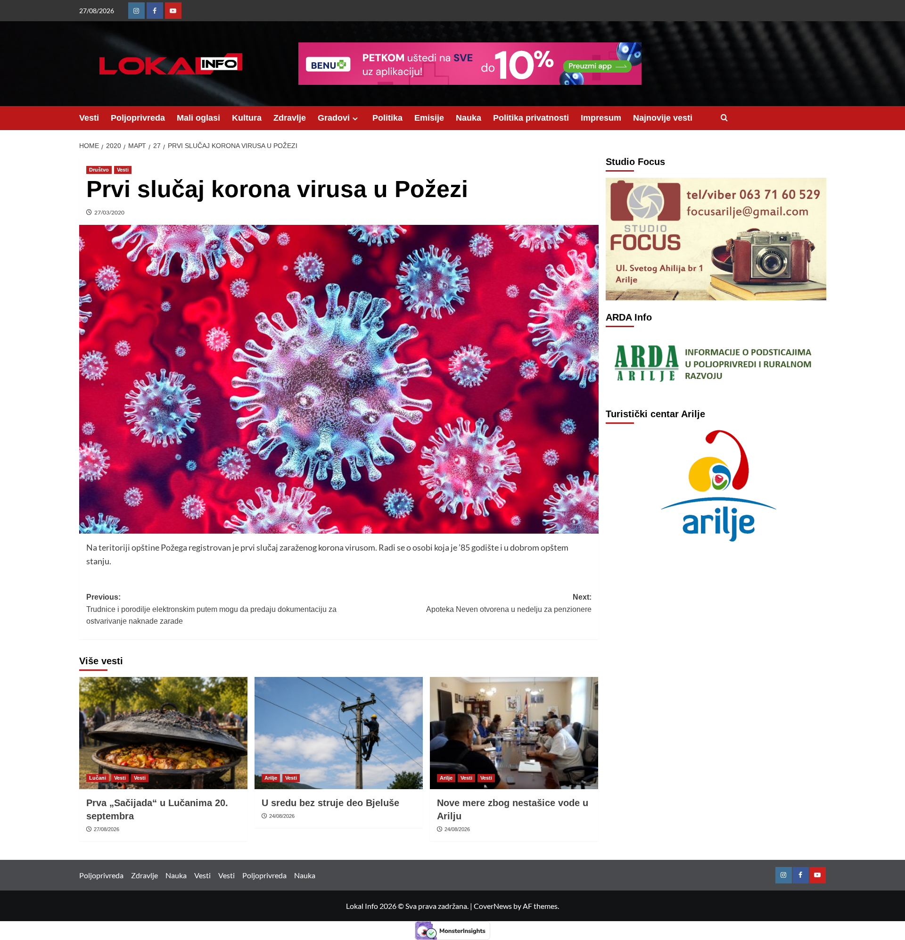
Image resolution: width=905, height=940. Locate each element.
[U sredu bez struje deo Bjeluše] (339, 733)
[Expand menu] (355, 119)
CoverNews (493, 905)
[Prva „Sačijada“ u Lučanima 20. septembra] (163, 733)
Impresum (601, 118)
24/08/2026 (282, 816)
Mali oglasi (198, 118)
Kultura (247, 118)
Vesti (89, 118)
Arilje (270, 778)
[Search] (724, 118)
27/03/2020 (109, 212)
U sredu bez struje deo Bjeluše (330, 803)
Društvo (99, 170)
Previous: (211, 609)
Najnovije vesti (662, 118)
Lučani (97, 778)
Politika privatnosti (531, 118)
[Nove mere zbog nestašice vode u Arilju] (514, 733)
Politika (387, 118)
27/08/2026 (106, 829)
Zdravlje (289, 118)
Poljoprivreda (138, 118)
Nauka (468, 118)
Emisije (429, 118)
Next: (509, 603)
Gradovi (334, 118)
